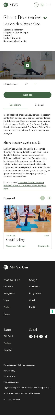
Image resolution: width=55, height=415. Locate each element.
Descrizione (15, 105)
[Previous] (42, 198)
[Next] (49, 198)
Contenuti (39, 105)
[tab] (16, 106)
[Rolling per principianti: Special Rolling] (27, 227)
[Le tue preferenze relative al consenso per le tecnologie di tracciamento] (52, 311)
